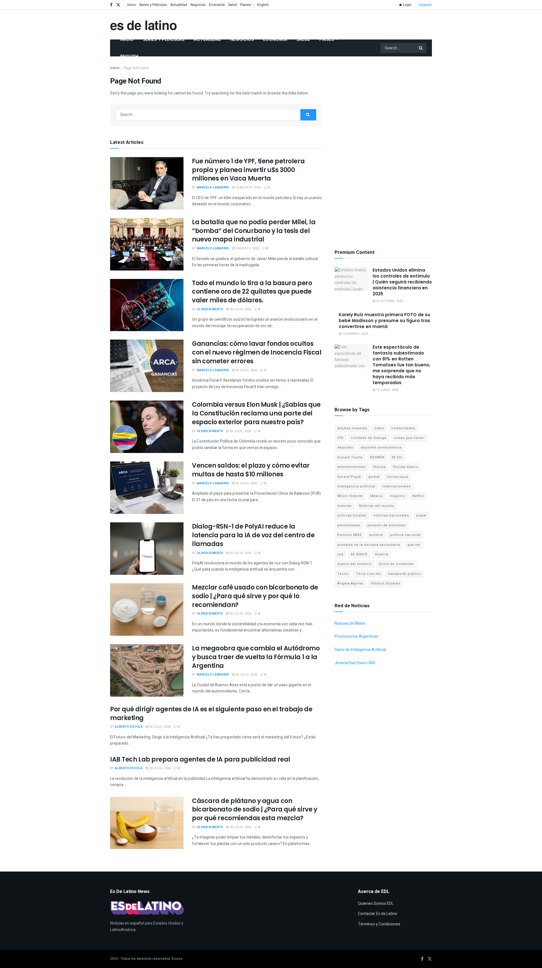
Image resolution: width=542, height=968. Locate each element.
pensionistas (348, 525)
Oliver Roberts (210, 309)
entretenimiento (351, 467)
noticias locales (351, 515)
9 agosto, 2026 (247, 248)
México (376, 496)
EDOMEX (377, 457)
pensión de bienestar (387, 525)
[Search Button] (421, 48)
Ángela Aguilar (350, 583)
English (263, 4)
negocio (397, 496)
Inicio (131, 4)
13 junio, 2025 (386, 390)
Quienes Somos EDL (376, 904)
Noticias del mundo (376, 505)
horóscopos (397, 476)
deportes (345, 447)
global (374, 476)
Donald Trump (350, 457)
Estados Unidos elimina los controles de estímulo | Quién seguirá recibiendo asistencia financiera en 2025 (402, 282)
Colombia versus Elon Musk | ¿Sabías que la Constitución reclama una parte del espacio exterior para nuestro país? (256, 413)
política (376, 535)
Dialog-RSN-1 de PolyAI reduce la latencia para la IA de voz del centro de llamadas (253, 535)
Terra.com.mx (368, 573)
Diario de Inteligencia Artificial (360, 650)
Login (407, 4)
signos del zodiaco (354, 564)
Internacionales (397, 486)
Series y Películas (153, 4)
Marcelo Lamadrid (213, 187)
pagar (421, 515)
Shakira (381, 554)
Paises (245, 4)
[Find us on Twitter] (118, 5)
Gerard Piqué (349, 476)
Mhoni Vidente (350, 496)
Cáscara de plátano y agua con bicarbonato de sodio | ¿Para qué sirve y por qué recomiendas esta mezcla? (254, 810)
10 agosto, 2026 (248, 187)
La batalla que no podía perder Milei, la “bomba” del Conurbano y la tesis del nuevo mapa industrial (253, 231)
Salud (232, 4)
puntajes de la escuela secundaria (368, 544)
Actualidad (178, 4)
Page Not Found (136, 68)
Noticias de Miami (350, 623)
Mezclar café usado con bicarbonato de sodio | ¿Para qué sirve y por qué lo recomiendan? (255, 596)
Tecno (343, 573)
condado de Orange (368, 437)
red (340, 554)
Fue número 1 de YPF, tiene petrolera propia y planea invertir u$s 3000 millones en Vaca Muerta (248, 170)
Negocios (198, 4)
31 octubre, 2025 (389, 301)
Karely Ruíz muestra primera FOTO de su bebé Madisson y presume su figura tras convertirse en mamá (384, 320)
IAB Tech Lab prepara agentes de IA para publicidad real (200, 759)
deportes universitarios (381, 447)
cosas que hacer (409, 437)
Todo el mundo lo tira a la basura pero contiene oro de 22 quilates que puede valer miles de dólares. (252, 292)
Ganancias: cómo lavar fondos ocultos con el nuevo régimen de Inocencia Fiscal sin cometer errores (256, 352)
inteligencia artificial (356, 486)
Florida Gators (405, 467)
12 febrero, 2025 (354, 333)
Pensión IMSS (349, 535)
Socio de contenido (396, 564)
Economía (217, 4)
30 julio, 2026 (240, 309)
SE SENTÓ (359, 554)
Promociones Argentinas (356, 636)
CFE (340, 437)
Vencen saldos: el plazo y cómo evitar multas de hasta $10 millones (251, 470)
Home (114, 68)
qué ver (414, 544)
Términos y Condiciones (379, 924)
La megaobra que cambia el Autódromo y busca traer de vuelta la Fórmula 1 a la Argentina (256, 657)
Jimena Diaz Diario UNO (355, 663)
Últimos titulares (385, 583)
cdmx (379, 428)
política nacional (405, 535)
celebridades (403, 428)
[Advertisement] (383, 149)
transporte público (404, 573)
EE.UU (397, 457)
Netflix (418, 496)
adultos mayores (352, 428)
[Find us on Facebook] (111, 5)
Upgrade (425, 4)
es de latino (143, 24)
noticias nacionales (391, 515)
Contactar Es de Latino (377, 914)
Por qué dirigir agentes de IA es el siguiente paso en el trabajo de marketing (211, 713)
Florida (379, 467)
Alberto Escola (129, 726)
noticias (344, 505)
